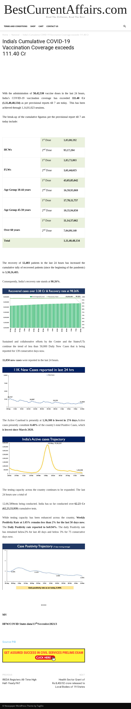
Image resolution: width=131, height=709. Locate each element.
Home (5, 34)
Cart (41, 26)
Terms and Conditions (15, 26)
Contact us (52, 26)
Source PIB (9, 641)
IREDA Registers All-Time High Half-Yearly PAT (19, 681)
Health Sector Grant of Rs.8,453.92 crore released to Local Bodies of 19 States (68, 683)
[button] (124, 26)
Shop (32, 26)
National (15, 34)
